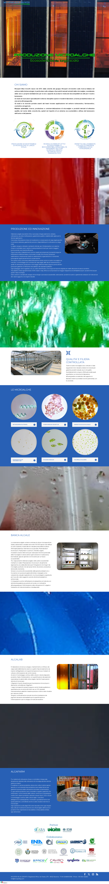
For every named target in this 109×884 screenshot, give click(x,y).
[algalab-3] (77, 689)
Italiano (5, 883)
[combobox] (4, 882)
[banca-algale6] (77, 570)
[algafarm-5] (77, 801)
